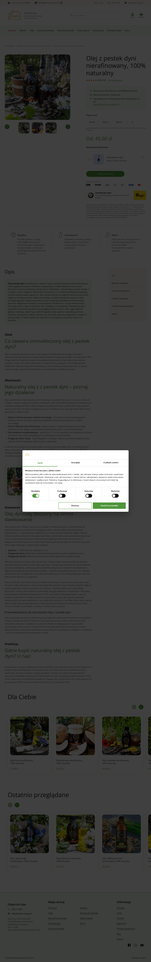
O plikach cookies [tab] (110, 463)
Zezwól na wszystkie (109, 506)
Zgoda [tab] (40, 463)
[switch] (62, 496)
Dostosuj (75, 506)
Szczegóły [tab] (75, 463)
